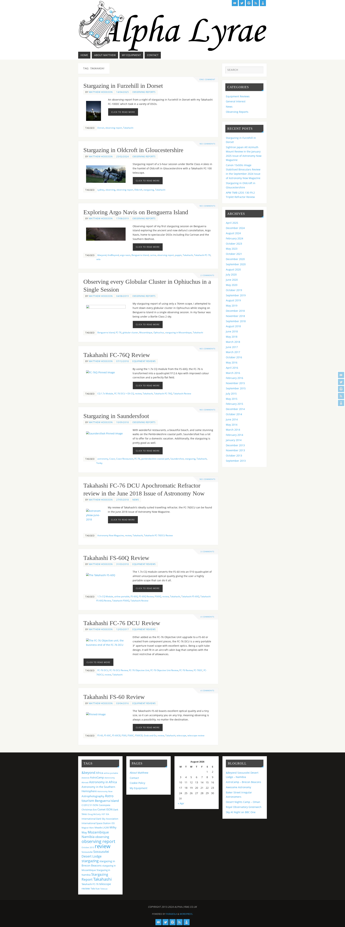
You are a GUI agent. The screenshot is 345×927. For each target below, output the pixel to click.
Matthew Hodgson (101, 92)
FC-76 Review (186, 670)
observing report (113, 127)
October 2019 (234, 290)
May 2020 (231, 285)
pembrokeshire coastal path (155, 458)
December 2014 (235, 409)
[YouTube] (341, 375)
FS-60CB (116, 735)
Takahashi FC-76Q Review (116, 355)
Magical (85, 827)
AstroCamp (97, 777)
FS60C (131, 735)
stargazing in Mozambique (178, 332)
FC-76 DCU (102, 670)
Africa (99, 773)
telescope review (195, 735)
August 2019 (233, 300)
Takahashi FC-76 (202, 255)
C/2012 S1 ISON (90, 805)
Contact (134, 778)
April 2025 (232, 222)
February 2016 (234, 378)
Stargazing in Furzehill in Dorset (123, 85)
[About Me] (341, 403)
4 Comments (207, 617)
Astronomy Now (104, 791)
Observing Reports (144, 92)
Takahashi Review (182, 393)
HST (103, 814)
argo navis (125, 255)
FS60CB (139, 735)
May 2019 (231, 305)
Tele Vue (95, 888)
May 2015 (231, 398)
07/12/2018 (122, 361)
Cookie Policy (137, 783)
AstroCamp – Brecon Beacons (243, 782)
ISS (113, 823)
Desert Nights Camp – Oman (243, 802)
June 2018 (232, 331)
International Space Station (96, 823)
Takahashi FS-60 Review (114, 697)
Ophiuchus (158, 332)
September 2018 (236, 321)
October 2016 (234, 357)
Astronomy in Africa (103, 782)
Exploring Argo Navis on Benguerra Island (135, 212)
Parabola (171, 914)
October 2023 (234, 243)
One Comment (207, 79)
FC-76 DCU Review (118, 670)
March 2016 (233, 373)
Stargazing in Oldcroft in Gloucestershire (133, 150)
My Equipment (138, 788)
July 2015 (231, 393)
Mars (91, 827)
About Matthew (139, 772)
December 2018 (235, 310)
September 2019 (236, 295)
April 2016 (232, 367)
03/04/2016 (122, 703)
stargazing (148, 189)
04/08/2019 (122, 296)
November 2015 (235, 383)
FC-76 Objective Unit (139, 670)
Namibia (88, 837)
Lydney (100, 189)
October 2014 (234, 414)
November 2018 (235, 316)
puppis (178, 255)
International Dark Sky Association (100, 818)
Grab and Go (150, 735)
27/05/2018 (122, 499)
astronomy (102, 458)
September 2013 (236, 460)
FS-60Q (134, 596)
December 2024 (235, 228)
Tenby (99, 463)
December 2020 (235, 259)
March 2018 (233, 342)
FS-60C (107, 735)
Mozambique (145, 332)
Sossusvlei (87, 852)
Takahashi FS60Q (120, 600)
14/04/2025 (122, 92)
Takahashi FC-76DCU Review (158, 535)
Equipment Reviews (144, 361)
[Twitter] (341, 382)
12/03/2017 (122, 629)
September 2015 (236, 388)
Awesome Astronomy (238, 787)
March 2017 (233, 352)
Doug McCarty (94, 814)
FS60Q (158, 596)
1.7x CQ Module (105, 596)
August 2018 (233, 326)
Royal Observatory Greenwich (243, 807)
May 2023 (231, 248)
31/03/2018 (122, 564)
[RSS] (341, 396)
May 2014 (231, 424)
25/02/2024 (122, 156)
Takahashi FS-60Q (190, 596)
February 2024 (234, 238)
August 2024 (233, 233)
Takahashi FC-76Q (163, 393)
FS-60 (100, 735)
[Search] (259, 71)
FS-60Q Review (146, 596)
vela (98, 259)
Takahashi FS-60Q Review (116, 558)
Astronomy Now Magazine (110, 535)
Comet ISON (104, 809)
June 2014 (232, 419)
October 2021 (234, 254)
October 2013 (234, 455)
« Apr (181, 803)
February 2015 (234, 403)
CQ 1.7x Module (105, 393)
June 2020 (232, 279)
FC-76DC (198, 670)
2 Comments (207, 275)
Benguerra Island (140, 255)
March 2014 (233, 429)
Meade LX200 (102, 827)
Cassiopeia (104, 805)
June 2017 (232, 347)
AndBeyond (113, 255)
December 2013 (235, 445)
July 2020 (231, 274)
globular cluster (130, 332)
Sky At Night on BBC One (241, 812)
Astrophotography (93, 796)
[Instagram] (341, 389)
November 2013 (235, 450)
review (138, 393)
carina (153, 255)
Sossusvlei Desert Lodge (95, 853)
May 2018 (231, 336)
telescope (181, 735)
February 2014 (234, 435)
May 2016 (231, 362)
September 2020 (236, 264)
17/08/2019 (122, 218)
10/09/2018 (122, 422)
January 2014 (234, 440)
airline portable (122, 596)
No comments (207, 144)
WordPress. (186, 914)
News (135, 499)
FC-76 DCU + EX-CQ (124, 393)
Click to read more (123, 112)
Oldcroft (138, 189)
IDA (107, 814)
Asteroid (85, 778)
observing (110, 189)
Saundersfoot (177, 458)
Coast (112, 458)
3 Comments (207, 551)
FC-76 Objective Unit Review (164, 670)
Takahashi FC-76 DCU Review (121, 623)
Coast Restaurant (124, 458)
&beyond (101, 255)
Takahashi (128, 127)
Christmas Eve (89, 809)
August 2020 (233, 269)
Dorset (100, 127)
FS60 (124, 735)
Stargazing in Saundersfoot (116, 416)
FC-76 (118, 332)
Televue (103, 888)
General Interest (235, 101)
